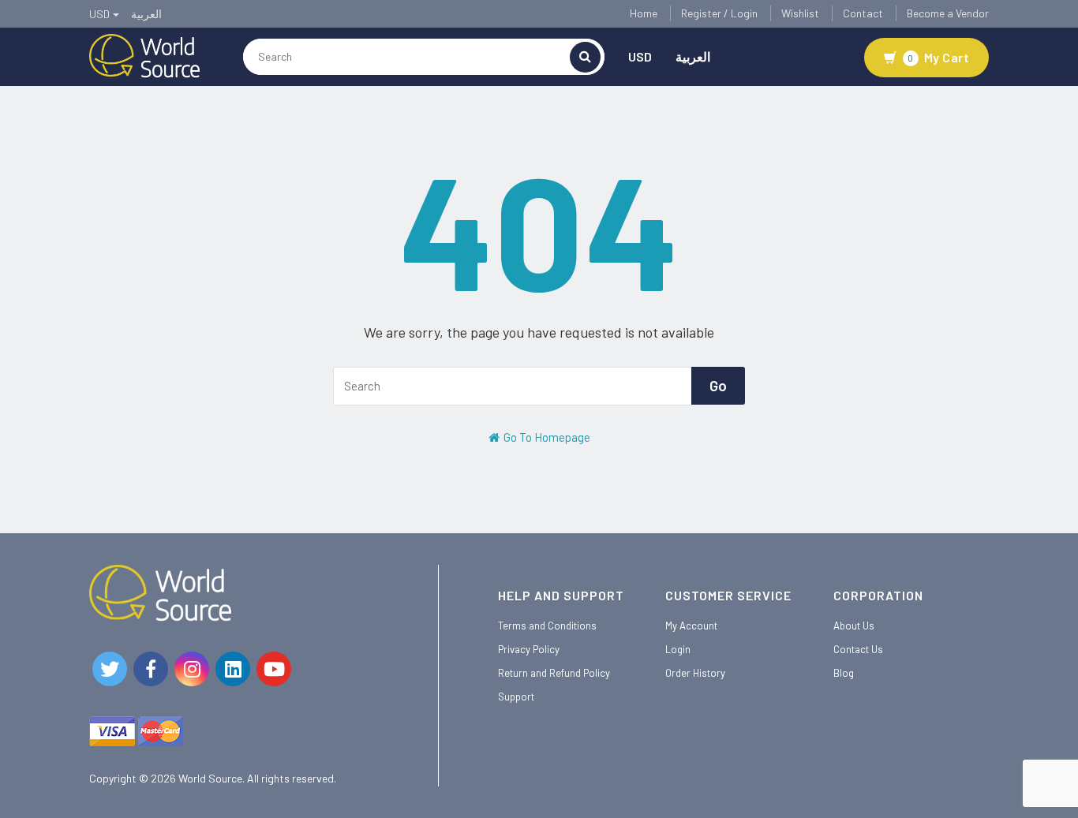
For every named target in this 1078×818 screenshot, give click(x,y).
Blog (843, 673)
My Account (691, 625)
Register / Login (719, 13)
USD (640, 56)
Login (678, 649)
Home (643, 13)
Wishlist (800, 13)
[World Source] (144, 54)
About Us (853, 625)
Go (718, 385)
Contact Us (858, 649)
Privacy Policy (529, 649)
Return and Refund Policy (554, 673)
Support (516, 696)
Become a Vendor (948, 13)
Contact (863, 13)
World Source (210, 778)
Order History (695, 673)
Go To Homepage (545, 437)
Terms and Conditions (547, 625)
